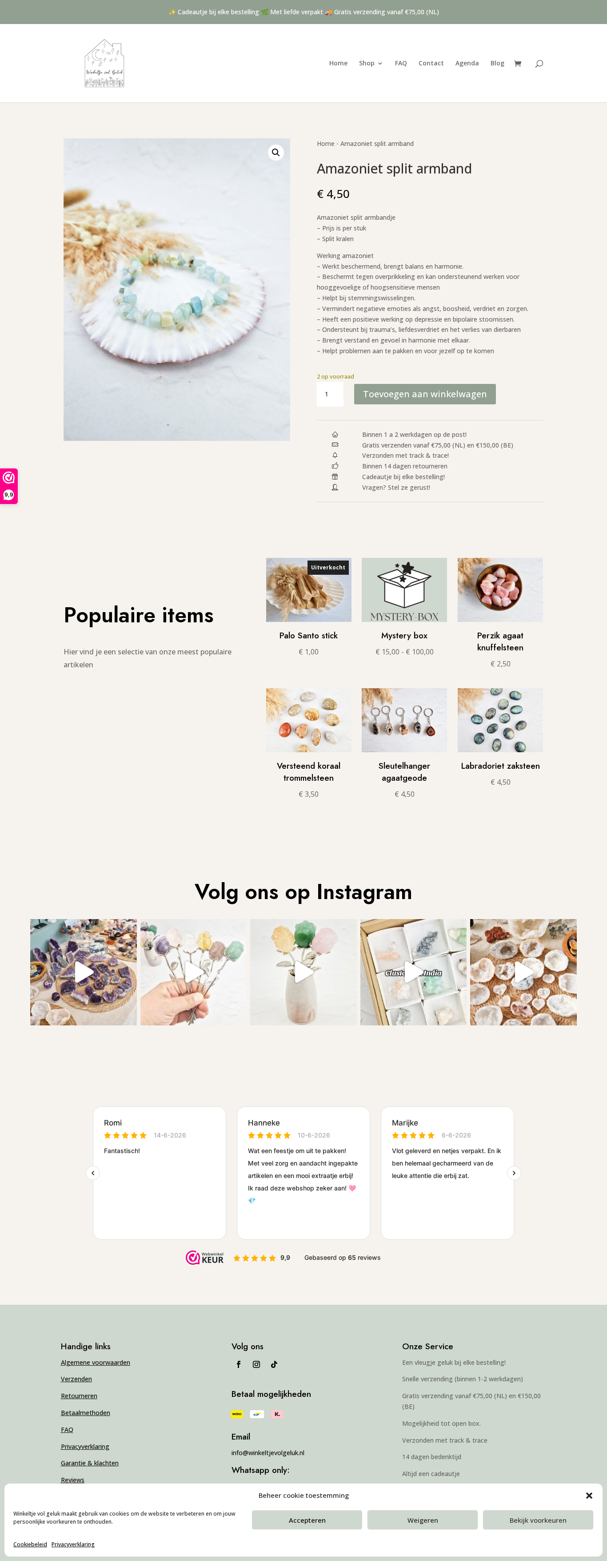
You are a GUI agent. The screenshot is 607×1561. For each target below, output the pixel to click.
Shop (367, 63)
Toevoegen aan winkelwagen (425, 394)
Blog (497, 63)
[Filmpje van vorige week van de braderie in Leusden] (83, 972)
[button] (276, 153)
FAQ (401, 63)
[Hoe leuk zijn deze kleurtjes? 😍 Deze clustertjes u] (413, 972)
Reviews (72, 1480)
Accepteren (307, 1520)
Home (338, 63)
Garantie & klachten (90, 1463)
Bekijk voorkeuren (538, 1520)
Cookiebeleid (30, 1544)
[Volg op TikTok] (274, 1364)
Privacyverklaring (73, 1544)
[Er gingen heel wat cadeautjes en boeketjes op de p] (193, 972)
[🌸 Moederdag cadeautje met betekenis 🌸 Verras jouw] (303, 972)
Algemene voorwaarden (95, 1362)
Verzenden (76, 1379)
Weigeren (422, 1520)
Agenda (467, 63)
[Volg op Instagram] (256, 1364)
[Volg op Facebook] (239, 1364)
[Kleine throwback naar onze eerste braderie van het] (523, 972)
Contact (431, 63)
